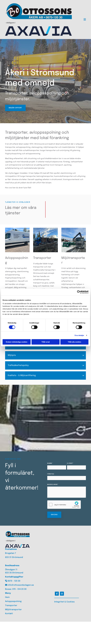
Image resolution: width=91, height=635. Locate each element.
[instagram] (62, 594)
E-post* (70, 463)
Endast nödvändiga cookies (16, 342)
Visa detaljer (79, 335)
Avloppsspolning (13, 601)
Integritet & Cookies (64, 602)
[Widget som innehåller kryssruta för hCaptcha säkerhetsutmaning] (64, 504)
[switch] (34, 327)
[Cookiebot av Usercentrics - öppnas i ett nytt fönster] (78, 292)
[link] (83, 355)
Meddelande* (52, 484)
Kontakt (9, 614)
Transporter (11, 605)
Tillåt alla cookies (74, 342)
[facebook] (57, 594)
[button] (15, 108)
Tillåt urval (46, 342)
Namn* (50, 463)
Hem (7, 597)
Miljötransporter (13, 610)
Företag (50, 474)
